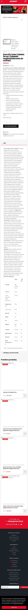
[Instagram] (19, 524)
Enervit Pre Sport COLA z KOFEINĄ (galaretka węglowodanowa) (12, 467)
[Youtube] (21, 524)
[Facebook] (16, 524)
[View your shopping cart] (25, 1)
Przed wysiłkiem (13, 50)
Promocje (23, 390)
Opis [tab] (4, 143)
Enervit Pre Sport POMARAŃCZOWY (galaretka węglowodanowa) (12, 429)
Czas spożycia (6, 390)
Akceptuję (14, 607)
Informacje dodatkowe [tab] (10, 353)
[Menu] (1, 1)
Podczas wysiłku (6, 50)
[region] (14, 603)
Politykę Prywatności (18, 603)
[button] (21, 19)
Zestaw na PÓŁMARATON (9, 392)
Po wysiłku (11, 390)
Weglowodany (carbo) (8, 135)
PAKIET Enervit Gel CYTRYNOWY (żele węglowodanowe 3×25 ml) (13, 506)
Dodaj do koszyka (11, 126)
